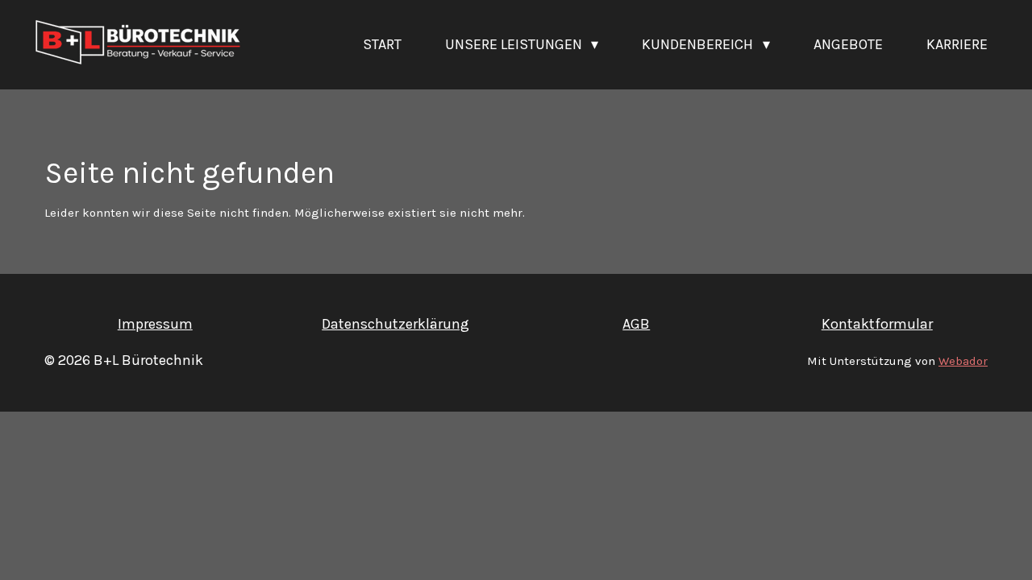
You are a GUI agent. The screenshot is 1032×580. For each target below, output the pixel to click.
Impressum (155, 324)
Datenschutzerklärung (395, 324)
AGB (636, 324)
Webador (963, 361)
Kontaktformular (877, 324)
